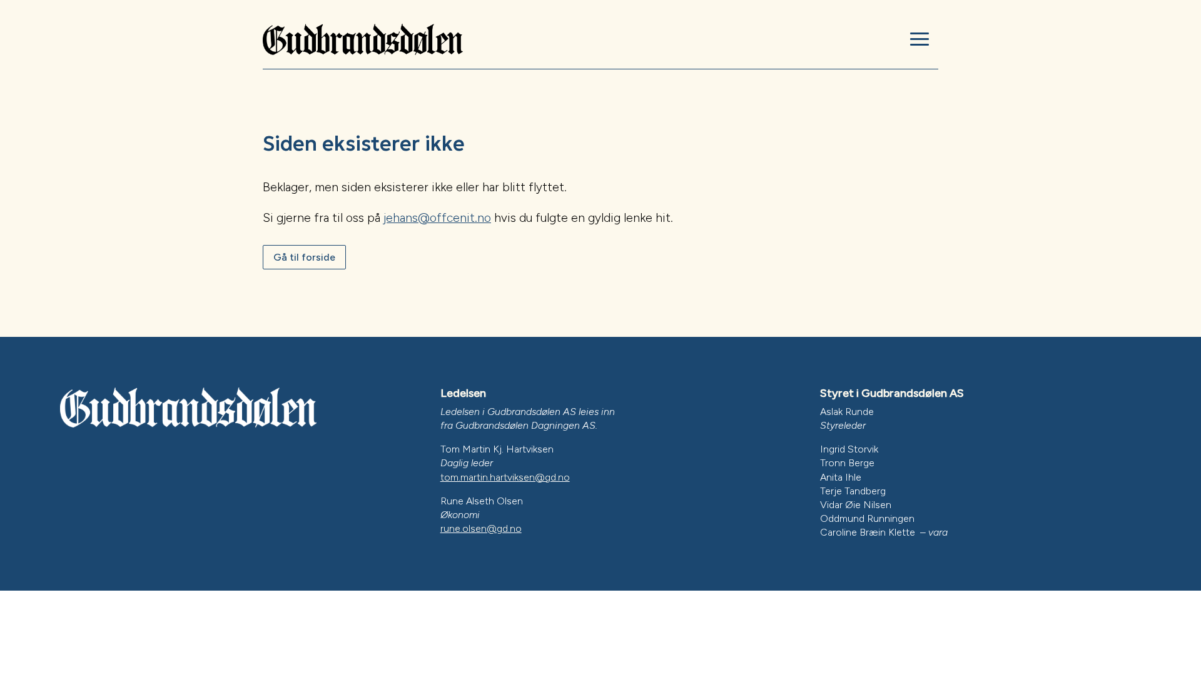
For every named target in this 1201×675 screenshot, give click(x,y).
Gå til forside (304, 257)
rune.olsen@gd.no (481, 528)
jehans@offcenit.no (437, 218)
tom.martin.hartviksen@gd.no (505, 477)
